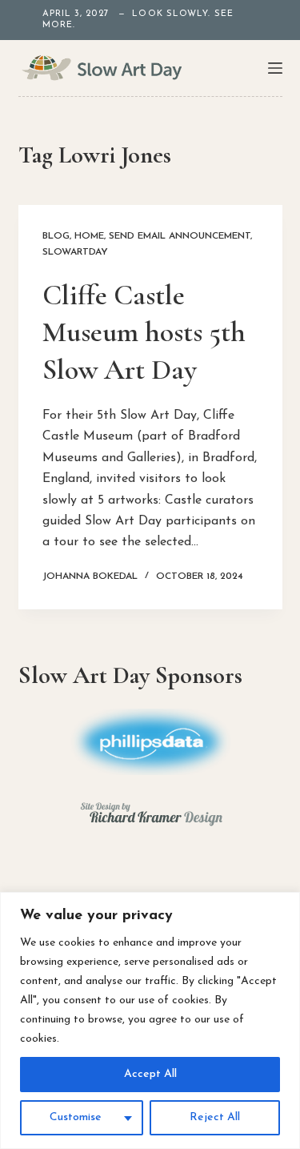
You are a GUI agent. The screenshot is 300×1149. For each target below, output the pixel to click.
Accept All (150, 1074)
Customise (76, 1117)
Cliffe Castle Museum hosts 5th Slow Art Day (144, 333)
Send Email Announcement (179, 236)
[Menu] (275, 68)
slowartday (75, 252)
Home (89, 236)
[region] (150, 1020)
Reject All (215, 1117)
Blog (56, 236)
